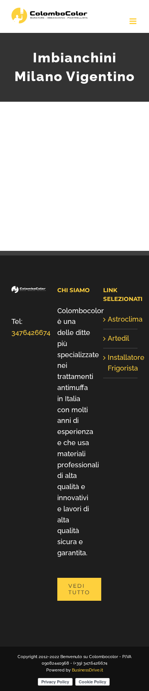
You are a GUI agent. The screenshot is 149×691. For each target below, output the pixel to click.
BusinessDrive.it (87, 670)
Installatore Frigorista (121, 362)
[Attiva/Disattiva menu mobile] (134, 21)
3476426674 (30, 332)
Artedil (118, 338)
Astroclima (121, 319)
